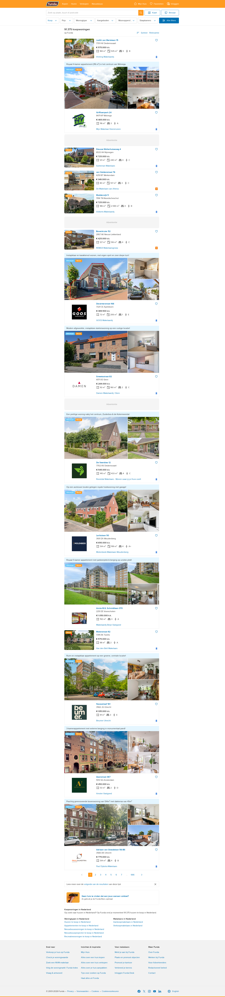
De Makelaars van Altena (107, 188)
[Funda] (52, 4)
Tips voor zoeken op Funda (93, 973)
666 (132, 874)
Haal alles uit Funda (90, 978)
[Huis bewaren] (156, 40)
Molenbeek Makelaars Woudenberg (112, 552)
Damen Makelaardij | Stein (108, 393)
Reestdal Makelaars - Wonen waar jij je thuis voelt (118, 479)
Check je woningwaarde (57, 957)
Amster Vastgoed (104, 793)
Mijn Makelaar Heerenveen (108, 129)
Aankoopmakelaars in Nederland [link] (128, 922)
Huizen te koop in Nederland (77, 922)
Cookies (95, 991)
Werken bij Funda (156, 957)
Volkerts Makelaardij (105, 211)
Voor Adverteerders (157, 962)
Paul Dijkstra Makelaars (106, 866)
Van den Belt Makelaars (106, 648)
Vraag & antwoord (54, 973)
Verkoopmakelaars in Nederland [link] (127, 925)
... (126, 874)
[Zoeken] (140, 13)
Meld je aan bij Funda (124, 952)
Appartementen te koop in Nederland (81, 925)
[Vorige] (82, 875)
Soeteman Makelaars (105, 166)
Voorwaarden (83, 991)
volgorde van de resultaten (96, 884)
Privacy (70, 991)
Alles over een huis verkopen (94, 962)
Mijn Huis (85, 952)
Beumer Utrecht (103, 720)
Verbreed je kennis (123, 968)
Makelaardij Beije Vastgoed (108, 625)
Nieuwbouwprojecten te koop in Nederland (84, 933)
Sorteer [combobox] (150, 33)
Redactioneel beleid (157, 968)
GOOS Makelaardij (104, 320)
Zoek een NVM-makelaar (57, 962)
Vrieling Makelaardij (105, 57)
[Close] (155, 884)
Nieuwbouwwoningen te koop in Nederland (84, 929)
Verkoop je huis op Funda (57, 952)
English (175, 991)
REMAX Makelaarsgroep (107, 248)
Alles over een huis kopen (93, 957)
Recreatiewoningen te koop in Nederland (83, 936)
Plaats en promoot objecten (127, 957)
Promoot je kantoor (123, 962)
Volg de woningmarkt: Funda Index (62, 968)
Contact (151, 973)
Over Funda (153, 952)
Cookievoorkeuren (110, 991)
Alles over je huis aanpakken (94, 968)
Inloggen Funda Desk (124, 973)
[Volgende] (141, 875)
